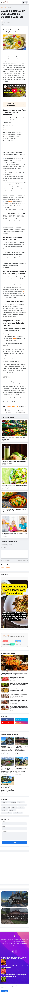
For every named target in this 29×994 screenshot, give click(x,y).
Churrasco (12, 802)
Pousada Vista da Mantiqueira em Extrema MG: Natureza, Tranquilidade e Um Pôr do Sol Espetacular (7, 769)
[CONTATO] (7, 725)
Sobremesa (6, 807)
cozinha (14, 807)
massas (4, 810)
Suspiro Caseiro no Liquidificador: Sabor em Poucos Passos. (18, 695)
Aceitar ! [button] (5, 991)
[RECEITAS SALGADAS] (7, 728)
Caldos (4, 802)
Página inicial (3, 7)
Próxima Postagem (22, 560)
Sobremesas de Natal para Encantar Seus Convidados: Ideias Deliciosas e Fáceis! (19, 708)
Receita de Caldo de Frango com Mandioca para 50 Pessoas (18, 689)
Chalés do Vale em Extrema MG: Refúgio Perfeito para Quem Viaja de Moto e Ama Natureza (6, 749)
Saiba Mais (3, 987)
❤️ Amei (5, 641)
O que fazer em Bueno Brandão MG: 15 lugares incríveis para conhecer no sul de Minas (21, 769)
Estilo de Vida (13, 805)
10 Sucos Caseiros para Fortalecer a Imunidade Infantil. (14, 534)
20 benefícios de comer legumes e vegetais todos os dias (13, 438)
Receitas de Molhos (5, 567)
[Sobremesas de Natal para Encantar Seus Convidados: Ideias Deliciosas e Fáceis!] (5, 708)
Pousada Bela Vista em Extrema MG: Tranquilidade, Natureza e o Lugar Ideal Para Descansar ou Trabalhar (21, 749)
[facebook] (13, 951)
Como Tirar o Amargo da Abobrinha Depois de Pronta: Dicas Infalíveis (19, 684)
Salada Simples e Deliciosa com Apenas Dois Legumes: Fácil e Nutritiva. (14, 510)
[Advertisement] (14, 868)
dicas (21, 807)
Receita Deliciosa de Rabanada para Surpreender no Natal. (18, 701)
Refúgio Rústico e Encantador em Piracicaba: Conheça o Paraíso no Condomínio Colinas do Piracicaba (7, 789)
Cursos (4, 805)
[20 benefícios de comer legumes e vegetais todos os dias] (14, 428)
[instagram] (16, 951)
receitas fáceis (17, 812)
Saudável (9, 7)
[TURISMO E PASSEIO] (21, 725)
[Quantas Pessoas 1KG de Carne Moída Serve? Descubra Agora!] (5, 679)
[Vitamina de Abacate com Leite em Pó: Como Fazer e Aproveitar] (14, 452)
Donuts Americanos (6, 569)
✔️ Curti (12, 644)
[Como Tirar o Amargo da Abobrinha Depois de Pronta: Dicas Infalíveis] (5, 685)
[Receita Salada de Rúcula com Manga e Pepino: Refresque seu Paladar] (14, 476)
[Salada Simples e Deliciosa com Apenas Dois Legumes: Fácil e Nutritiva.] (14, 500)
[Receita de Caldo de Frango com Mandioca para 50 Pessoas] (5, 690)
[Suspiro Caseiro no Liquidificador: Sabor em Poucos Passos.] (5, 696)
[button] (2, 2)
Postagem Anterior (6, 560)
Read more (14, 905)
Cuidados (21, 802)
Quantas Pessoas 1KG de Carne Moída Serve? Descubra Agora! (17, 678)
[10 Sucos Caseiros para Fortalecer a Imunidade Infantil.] (14, 524)
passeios (12, 810)
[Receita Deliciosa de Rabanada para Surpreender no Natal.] (5, 702)
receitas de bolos (6, 812)
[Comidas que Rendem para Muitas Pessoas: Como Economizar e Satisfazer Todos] (14, 662)
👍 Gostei (18, 641)
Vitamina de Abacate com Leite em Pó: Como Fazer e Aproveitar (14, 462)
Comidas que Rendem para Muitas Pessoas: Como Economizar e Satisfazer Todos (14, 674)
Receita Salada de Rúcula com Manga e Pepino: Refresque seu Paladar (14, 486)
